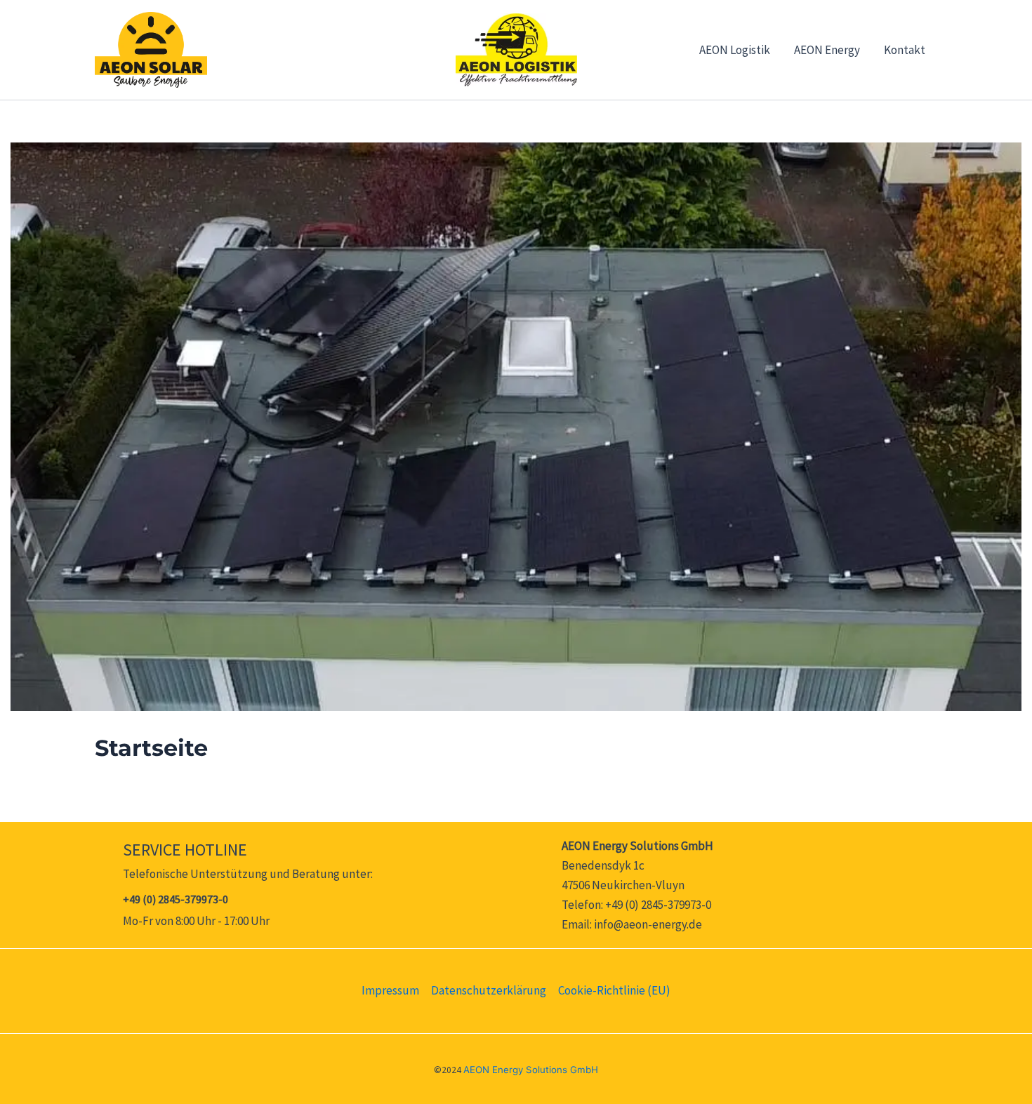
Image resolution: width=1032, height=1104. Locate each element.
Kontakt (904, 50)
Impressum (390, 990)
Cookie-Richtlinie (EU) (614, 990)
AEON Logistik (734, 50)
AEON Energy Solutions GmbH (530, 1069)
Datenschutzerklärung (488, 990)
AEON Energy (827, 50)
